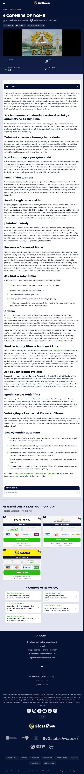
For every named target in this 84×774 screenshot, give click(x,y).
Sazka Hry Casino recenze (22, 576)
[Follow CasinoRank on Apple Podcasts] (54, 713)
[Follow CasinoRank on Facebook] (28, 713)
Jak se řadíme (41, 687)
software (57, 350)
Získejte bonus (22, 539)
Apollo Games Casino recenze (62, 543)
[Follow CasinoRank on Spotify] (49, 713)
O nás (41, 675)
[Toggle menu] (4, 3)
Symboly (41, 648)
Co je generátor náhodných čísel (41, 660)
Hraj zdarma (42, 43)
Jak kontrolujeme (42, 683)
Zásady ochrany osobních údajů (41, 679)
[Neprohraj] (25, 740)
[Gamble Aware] (60, 740)
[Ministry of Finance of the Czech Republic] (11, 740)
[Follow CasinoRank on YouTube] (44, 713)
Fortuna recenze (22, 543)
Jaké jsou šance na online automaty (41, 652)
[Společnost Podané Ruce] (35, 740)
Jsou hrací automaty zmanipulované (41, 644)
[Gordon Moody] (37, 749)
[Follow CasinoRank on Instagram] (34, 713)
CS (40, 719)
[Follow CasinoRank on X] (39, 713)
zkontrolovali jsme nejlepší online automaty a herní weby (35, 473)
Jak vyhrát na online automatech (41, 656)
